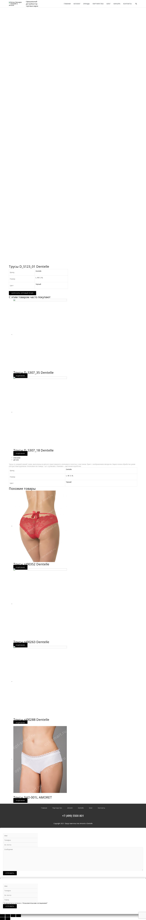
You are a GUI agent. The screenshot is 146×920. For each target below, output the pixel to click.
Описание (16, 458)
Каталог (77, 4)
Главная (67, 4)
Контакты (127, 4)
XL (42, 278)
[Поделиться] (7, 915)
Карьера (117, 4)
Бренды (86, 4)
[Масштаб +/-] (18, 915)
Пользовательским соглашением (34, 903)
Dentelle (38, 271)
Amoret (70, 808)
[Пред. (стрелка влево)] (2, 918)
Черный (38, 284)
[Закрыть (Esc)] (2, 915)
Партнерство (98, 4)
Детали (16, 460)
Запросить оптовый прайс (22, 293)
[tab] (75, 458)
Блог (109, 4)
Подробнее (20, 376)
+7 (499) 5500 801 (73, 815)
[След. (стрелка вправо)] (7, 918)
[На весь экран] (13, 915)
